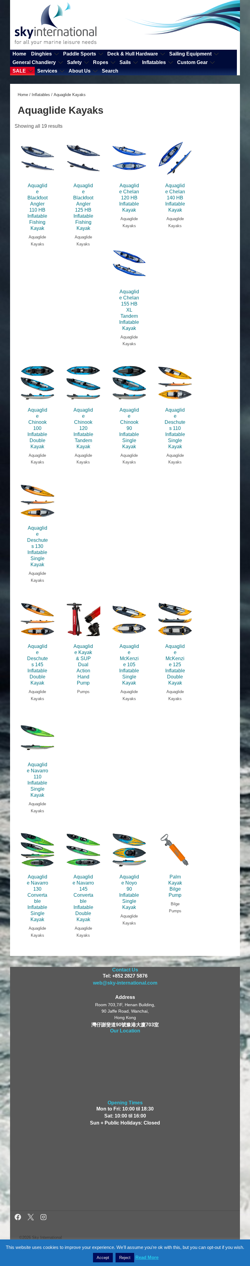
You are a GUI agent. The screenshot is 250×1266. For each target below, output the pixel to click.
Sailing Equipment (190, 53)
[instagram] (43, 1217)
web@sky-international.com (125, 982)
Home (19, 53)
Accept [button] (103, 1257)
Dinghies (41, 53)
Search (110, 70)
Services (47, 70)
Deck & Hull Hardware (132, 53)
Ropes (100, 62)
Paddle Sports (79, 53)
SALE (19, 70)
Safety (74, 62)
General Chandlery (34, 62)
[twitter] (31, 1217)
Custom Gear (192, 62)
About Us (80, 70)
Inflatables (154, 62)
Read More (147, 1257)
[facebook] (19, 1217)
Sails (125, 62)
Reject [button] (124, 1257)
